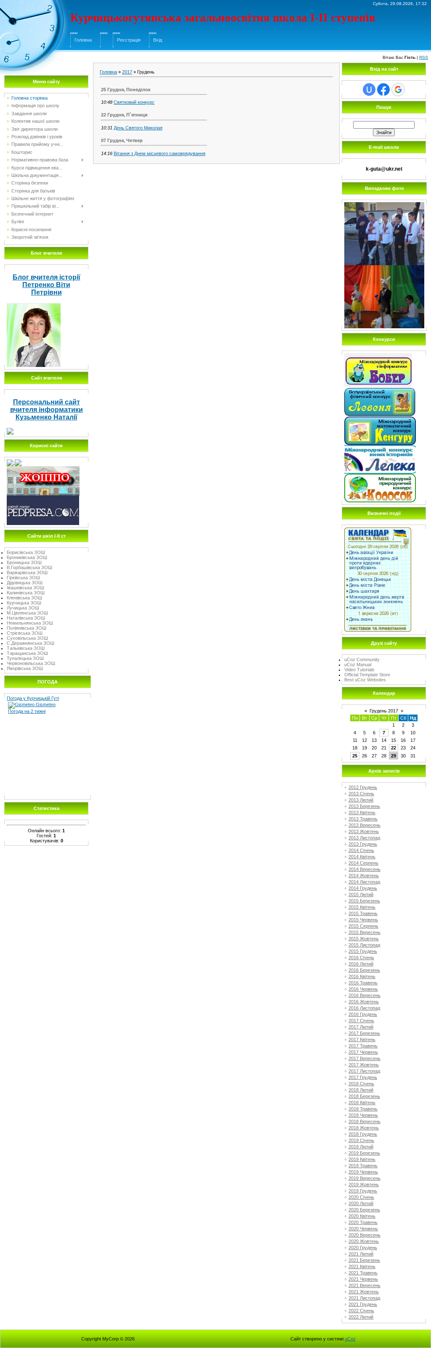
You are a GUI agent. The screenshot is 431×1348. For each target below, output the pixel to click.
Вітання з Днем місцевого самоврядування (159, 153)
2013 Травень (363, 818)
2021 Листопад (364, 1298)
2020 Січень (361, 1197)
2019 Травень (363, 1165)
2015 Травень (363, 913)
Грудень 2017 (384, 710)
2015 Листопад (364, 944)
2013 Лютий (361, 799)
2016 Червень (363, 989)
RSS (423, 57)
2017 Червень (363, 1052)
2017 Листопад (364, 1071)
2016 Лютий (361, 963)
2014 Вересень (364, 869)
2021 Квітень (362, 1266)
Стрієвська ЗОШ (25, 633)
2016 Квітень (362, 976)
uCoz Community (362, 659)
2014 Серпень (363, 862)
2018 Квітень (362, 1102)
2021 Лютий (361, 1253)
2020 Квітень (362, 1216)
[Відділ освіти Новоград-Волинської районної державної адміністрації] (18, 461)
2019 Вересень (364, 1178)
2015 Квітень (362, 907)
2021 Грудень (363, 1304)
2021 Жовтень (364, 1291)
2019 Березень (364, 1152)
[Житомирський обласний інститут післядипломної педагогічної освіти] (43, 468)
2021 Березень (364, 1260)
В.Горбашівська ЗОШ (29, 567)
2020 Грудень (363, 1247)
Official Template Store (367, 674)
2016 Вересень (364, 995)
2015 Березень (364, 900)
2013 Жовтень (364, 831)
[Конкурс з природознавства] (380, 476)
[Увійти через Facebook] (383, 89)
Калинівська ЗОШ (26, 592)
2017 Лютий (361, 1026)
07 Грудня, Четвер (122, 140)
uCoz (350, 1338)
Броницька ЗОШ (24, 562)
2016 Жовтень (364, 1001)
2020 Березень (364, 1209)
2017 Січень (361, 1020)
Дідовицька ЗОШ (25, 582)
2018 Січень (361, 1083)
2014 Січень (361, 850)
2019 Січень (361, 1140)
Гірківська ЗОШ (23, 577)
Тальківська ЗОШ (26, 648)
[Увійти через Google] (398, 89)
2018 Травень (363, 1108)
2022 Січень (361, 1310)
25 (354, 755)
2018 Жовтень (364, 1127)
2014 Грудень (363, 888)
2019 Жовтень (364, 1184)
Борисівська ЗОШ (26, 552)
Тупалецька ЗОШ (25, 658)
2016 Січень (361, 957)
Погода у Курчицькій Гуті (33, 698)
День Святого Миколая (138, 127)
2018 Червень (363, 1115)
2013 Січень (361, 793)
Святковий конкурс (134, 102)
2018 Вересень (364, 1121)
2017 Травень (363, 1045)
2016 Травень (363, 982)
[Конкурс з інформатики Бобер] (378, 355)
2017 (127, 71)
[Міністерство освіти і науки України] (11, 461)
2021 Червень (363, 1279)
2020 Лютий (361, 1203)
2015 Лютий (361, 894)
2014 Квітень (362, 856)
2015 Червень (363, 919)
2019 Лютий (361, 1146)
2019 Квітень (362, 1159)
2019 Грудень (363, 1190)
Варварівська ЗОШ (27, 572)
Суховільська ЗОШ (27, 638)
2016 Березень (364, 970)
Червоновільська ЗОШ (31, 663)
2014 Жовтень (364, 875)
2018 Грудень (363, 1134)
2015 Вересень (364, 932)
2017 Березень (364, 1033)
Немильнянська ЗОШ (30, 622)
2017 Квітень (362, 1039)
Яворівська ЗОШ (25, 668)
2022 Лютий (361, 1316)
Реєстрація (129, 39)
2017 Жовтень (364, 1064)
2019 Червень (363, 1171)
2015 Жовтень (364, 938)
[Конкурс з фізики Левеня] (380, 390)
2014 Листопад (364, 881)
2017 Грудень (363, 1077)
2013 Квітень (362, 812)
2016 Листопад (364, 1007)
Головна (83, 39)
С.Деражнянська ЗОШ (30, 643)
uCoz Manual (357, 664)
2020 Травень (363, 1222)
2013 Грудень (363, 844)
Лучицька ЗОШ (23, 607)
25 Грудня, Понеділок (126, 89)
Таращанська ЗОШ (27, 653)
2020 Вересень (364, 1234)
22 (393, 747)
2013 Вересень (364, 825)
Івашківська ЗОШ (25, 587)
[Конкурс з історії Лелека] (380, 447)
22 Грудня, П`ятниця (124, 114)
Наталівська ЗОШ (26, 617)
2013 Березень (364, 806)
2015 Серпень (363, 926)
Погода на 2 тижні (26, 711)
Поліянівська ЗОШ (26, 627)
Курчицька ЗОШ (24, 602)
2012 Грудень (363, 787)
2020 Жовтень (364, 1241)
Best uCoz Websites (365, 679)
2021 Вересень (364, 1285)
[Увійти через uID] (369, 89)
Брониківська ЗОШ (27, 557)
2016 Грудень (363, 1014)
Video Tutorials (359, 669)
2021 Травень (363, 1272)
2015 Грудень (363, 951)
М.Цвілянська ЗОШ (27, 612)
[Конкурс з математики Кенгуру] (380, 419)
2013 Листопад (364, 837)
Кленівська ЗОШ (24, 597)
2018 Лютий (361, 1089)
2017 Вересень (364, 1058)
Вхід (157, 39)
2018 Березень (364, 1096)
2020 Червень (363, 1228)
